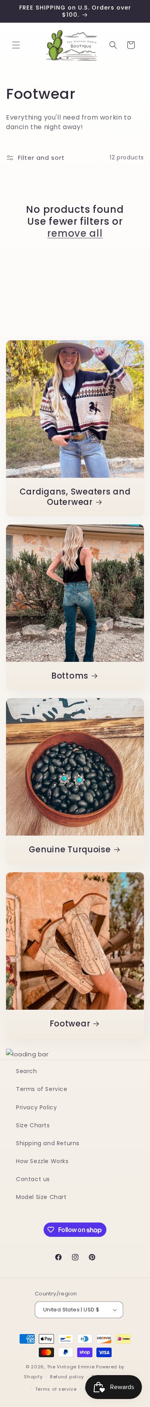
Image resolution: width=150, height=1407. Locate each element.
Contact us (33, 1179)
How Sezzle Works (42, 1161)
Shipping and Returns (48, 1143)
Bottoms (69, 676)
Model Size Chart (41, 1197)
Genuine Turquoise (69, 850)
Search (26, 1071)
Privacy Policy (36, 1107)
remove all (74, 233)
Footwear (70, 1024)
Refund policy (67, 1377)
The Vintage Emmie (71, 1367)
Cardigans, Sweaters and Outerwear (75, 497)
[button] (16, 45)
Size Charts (33, 1125)
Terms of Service (42, 1089)
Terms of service (56, 1389)
